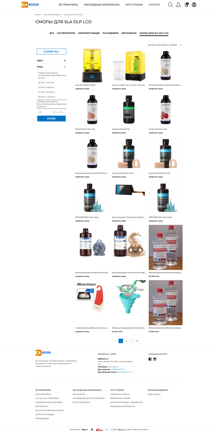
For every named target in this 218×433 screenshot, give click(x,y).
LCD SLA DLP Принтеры (47, 398)
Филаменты (129, 33)
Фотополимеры (81, 402)
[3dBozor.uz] (30, 4)
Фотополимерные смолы (49, 410)
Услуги (154, 4)
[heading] (51, 67)
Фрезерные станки (120, 398)
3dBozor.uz (122, 429)
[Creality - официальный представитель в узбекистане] (85, 429)
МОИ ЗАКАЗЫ (154, 394)
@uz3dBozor (113, 367)
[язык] (194, 4)
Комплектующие (89, 33)
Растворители (66, 33)
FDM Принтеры (43, 394)
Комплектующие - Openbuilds (126, 402)
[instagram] (154, 360)
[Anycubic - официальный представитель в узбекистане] (92, 429)
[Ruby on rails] (99, 429)
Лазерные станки (119, 394)
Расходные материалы (101, 4)
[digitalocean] (106, 429)
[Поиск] (170, 4)
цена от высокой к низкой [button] (162, 45)
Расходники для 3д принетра (89, 398)
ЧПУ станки (134, 4)
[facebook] (150, 360)
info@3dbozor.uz (124, 372)
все (52, 33)
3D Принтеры (68, 4)
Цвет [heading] (40, 60)
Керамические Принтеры (48, 402)
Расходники (110, 33)
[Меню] (178, 4)
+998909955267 (118, 369)
